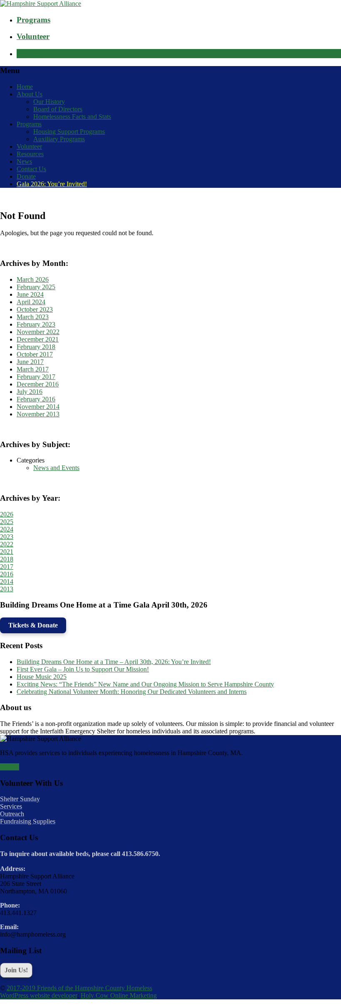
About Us (29, 94)
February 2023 (36, 324)
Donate (26, 176)
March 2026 (33, 279)
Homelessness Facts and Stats (72, 116)
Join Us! (16, 970)
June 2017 (30, 361)
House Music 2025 (42, 676)
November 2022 (38, 331)
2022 (6, 544)
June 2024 (30, 294)
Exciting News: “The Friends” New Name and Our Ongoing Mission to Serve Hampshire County (145, 684)
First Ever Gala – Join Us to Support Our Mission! (83, 669)
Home (25, 86)
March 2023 (33, 316)
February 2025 (36, 286)
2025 (6, 521)
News (24, 161)
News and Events (56, 467)
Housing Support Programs (69, 131)
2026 (6, 514)
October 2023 (35, 309)
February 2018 (36, 346)
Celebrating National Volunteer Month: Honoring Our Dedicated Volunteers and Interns (132, 691)
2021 (6, 551)
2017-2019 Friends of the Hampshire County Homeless (79, 987)
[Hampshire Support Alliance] (40, 3)
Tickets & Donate (33, 625)
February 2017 (36, 376)
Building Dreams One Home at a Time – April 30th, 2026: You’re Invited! (114, 661)
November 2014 (38, 406)
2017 (6, 566)
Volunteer (29, 146)
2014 (6, 581)
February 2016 (36, 399)
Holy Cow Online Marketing (119, 995)
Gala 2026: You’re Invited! (52, 183)
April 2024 (31, 301)
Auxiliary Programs (59, 139)
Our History (49, 101)
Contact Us (31, 168)
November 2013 (38, 414)
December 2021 (38, 339)
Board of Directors (57, 109)
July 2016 (29, 391)
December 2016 (38, 384)
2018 (6, 559)
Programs (29, 124)
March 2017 (33, 369)
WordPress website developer (38, 995)
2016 (6, 574)
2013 (6, 589)
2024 (6, 529)
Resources (30, 153)
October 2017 (35, 354)
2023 (6, 536)
